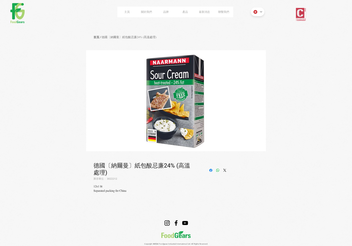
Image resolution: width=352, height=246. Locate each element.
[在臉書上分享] (211, 170)
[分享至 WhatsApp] (218, 170)
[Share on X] (225, 170)
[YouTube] (185, 223)
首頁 (96, 37)
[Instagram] (167, 223)
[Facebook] (176, 223)
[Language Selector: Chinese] (257, 12)
